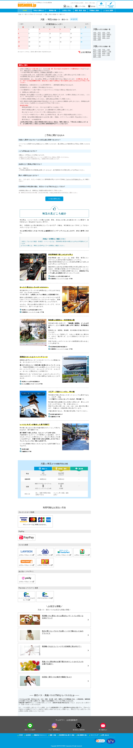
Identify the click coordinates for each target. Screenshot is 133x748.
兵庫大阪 (97, 55)
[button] (100, 741)
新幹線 (93, 6)
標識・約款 (53, 735)
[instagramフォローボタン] (54, 725)
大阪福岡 (97, 39)
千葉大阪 (106, 50)
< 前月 (21, 24)
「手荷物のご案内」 (45, 72)
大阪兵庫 (97, 38)
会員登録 (111, 6)
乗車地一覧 (52, 10)
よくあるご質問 (108, 10)
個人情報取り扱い (82, 735)
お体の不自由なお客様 (77, 3)
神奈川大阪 (106, 51)
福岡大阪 (97, 57)
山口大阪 (106, 55)
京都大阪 (106, 53)
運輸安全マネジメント (40, 735)
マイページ (101, 5)
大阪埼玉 (97, 32)
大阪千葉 (106, 32)
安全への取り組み (90, 3)
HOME (25, 10)
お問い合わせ (105, 735)
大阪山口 (106, 38)
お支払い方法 (66, 10)
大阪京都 (106, 36)
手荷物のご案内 (94, 10)
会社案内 (28, 735)
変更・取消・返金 (80, 10)
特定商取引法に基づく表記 (66, 735)
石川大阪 (97, 53)
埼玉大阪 (97, 50)
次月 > (87, 24)
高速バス (69, 6)
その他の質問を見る (54, 199)
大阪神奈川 (106, 34)
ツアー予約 (81, 6)
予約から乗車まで (38, 10)
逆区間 (74, 19)
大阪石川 (97, 36)
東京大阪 (97, 51)
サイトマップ (94, 735)
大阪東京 (97, 34)
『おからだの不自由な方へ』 (74, 179)
